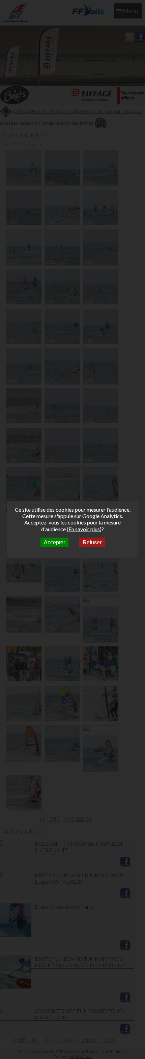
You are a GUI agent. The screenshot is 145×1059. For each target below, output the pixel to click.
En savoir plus (84, 529)
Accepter (54, 542)
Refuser (92, 542)
